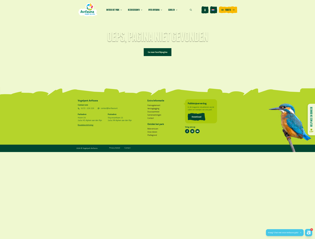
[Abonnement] (205, 9)
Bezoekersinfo (134, 10)
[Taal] (213, 9)
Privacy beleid (114, 148)
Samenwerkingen (154, 115)
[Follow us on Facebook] (187, 131)
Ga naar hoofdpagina (157, 52)
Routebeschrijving (85, 125)
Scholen (171, 10)
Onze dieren (152, 132)
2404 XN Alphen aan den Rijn (120, 120)
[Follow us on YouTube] (197, 131)
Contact (150, 118)
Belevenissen (152, 129)
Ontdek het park (112, 10)
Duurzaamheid (153, 112)
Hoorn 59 (82, 118)
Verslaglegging (153, 108)
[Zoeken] (191, 9)
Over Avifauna (153, 10)
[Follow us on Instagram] (192, 131)
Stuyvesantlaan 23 (115, 118)
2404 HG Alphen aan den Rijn (90, 120)
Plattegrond (152, 135)
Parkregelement (153, 105)
